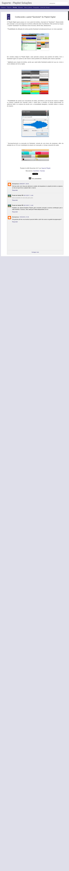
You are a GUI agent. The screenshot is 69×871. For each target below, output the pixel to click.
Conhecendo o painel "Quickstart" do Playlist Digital (35, 17)
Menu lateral (28, 7)
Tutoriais (42, 171)
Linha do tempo (45, 7)
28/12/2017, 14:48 (28, 195)
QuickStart (36, 171)
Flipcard (9, 7)
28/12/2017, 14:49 (28, 205)
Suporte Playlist (46, 168)
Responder (15, 190)
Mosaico (20, 7)
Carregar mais (35, 252)
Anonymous (15, 183)
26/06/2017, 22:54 (24, 183)
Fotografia (36, 7)
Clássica (3, 7)
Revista (15, 7)
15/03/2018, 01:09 (24, 217)
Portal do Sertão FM (17, 195)
